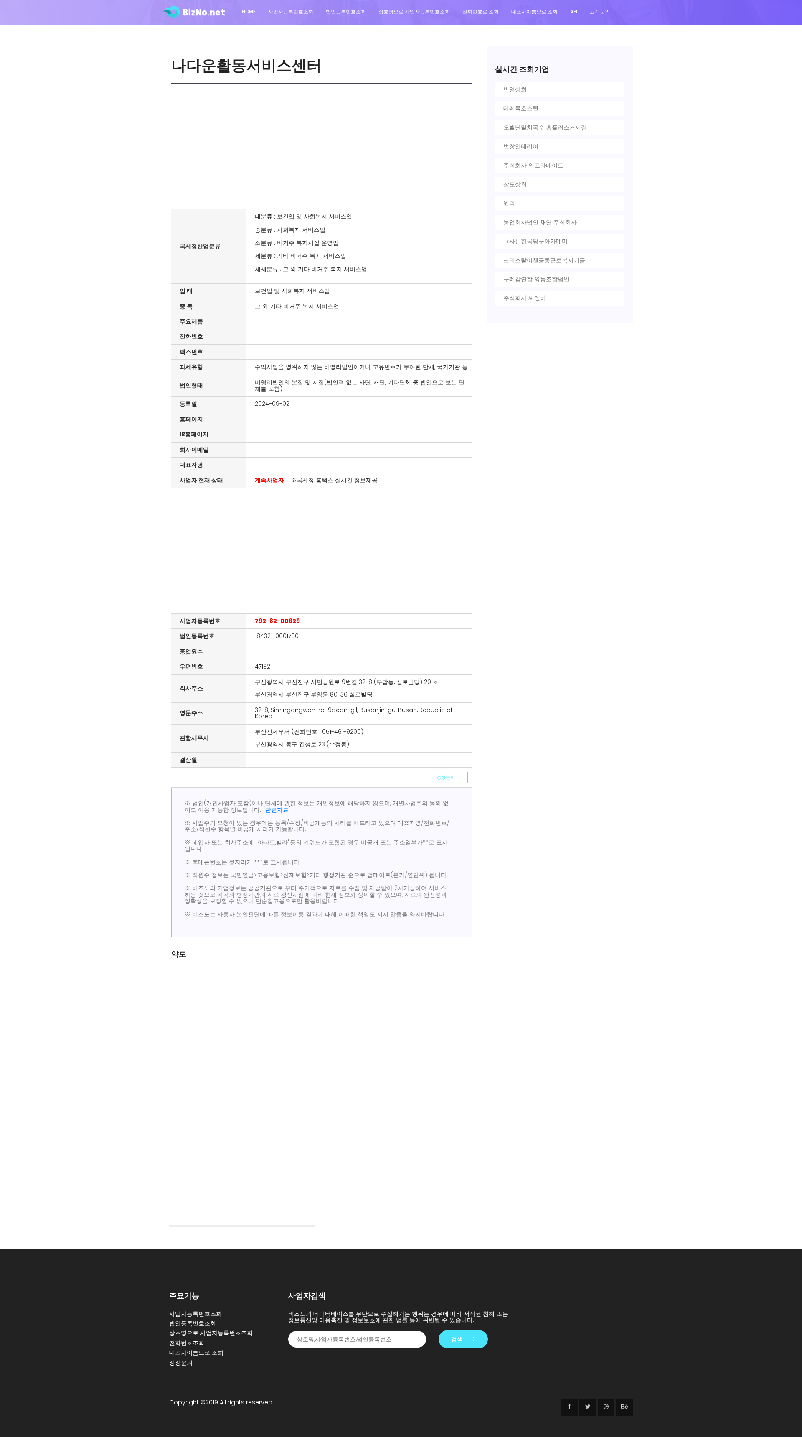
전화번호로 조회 (480, 11)
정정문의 (446, 777)
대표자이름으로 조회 (534, 11)
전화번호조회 (186, 1343)
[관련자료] (277, 810)
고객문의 (600, 11)
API (573, 11)
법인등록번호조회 (346, 11)
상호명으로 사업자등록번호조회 (414, 11)
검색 (457, 1339)
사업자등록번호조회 (290, 11)
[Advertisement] (324, 146)
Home (249, 11)
